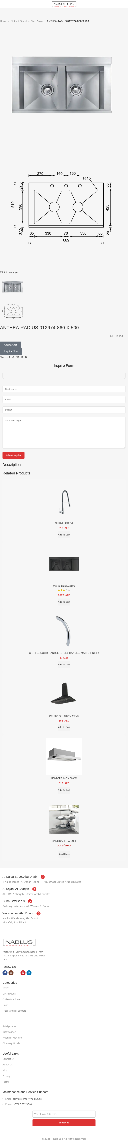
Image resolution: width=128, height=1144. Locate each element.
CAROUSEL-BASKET (64, 841)
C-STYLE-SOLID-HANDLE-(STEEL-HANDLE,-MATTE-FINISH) (64, 652)
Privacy (6, 1076)
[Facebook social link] (9, 357)
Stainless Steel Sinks (31, 21)
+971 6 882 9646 (23, 1104)
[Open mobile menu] (4, 4)
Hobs (5, 1005)
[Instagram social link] (11, 972)
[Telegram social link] (26, 357)
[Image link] (19, 942)
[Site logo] (64, 4)
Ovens (6, 988)
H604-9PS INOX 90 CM (64, 778)
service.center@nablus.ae (27, 1098)
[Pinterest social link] (18, 357)
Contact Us (8, 1058)
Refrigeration (9, 1026)
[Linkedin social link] (22, 357)
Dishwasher (9, 1031)
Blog (4, 1070)
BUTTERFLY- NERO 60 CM (64, 715)
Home (3, 21)
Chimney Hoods (11, 1043)
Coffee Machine (11, 999)
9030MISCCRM (64, 523)
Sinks (14, 21)
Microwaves (9, 993)
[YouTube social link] (17, 972)
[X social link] (13, 357)
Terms (6, 1081)
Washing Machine (12, 1037)
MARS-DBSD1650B (64, 585)
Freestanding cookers (14, 1010)
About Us (7, 1064)
